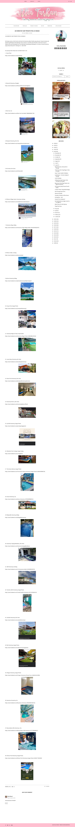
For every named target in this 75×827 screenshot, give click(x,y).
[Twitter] (7, 825)
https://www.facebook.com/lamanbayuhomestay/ (15, 361)
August (56, 161)
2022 (55, 151)
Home (25, 1)
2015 (55, 231)
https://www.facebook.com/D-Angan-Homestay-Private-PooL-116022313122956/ (22, 675)
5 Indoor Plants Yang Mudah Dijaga (62, 189)
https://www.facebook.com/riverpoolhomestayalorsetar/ (17, 143)
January (57, 216)
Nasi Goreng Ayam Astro (60, 191)
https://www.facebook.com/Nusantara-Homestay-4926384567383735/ (20, 702)
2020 (55, 221)
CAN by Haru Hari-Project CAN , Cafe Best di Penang (61, 180)
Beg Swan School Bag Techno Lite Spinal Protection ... (62, 184)
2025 (55, 145)
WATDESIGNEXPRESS (66, 824)
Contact (32, 1)
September (57, 159)
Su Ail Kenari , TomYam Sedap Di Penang (62, 175)
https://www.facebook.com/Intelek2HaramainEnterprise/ (17, 201)
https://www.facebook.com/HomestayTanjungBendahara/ (17, 546)
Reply (6, 803)
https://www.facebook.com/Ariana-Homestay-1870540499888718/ (19, 499)
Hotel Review (58, 25)
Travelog (25, 25)
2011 (55, 239)
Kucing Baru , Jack (59, 197)
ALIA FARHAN (57, 824)
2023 (55, 149)
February (57, 214)
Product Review (34, 25)
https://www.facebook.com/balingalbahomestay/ (15, 517)
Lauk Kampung (58, 178)
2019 (55, 223)
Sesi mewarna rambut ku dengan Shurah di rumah (61, 96)
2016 (55, 229)
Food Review (16, 25)
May (56, 208)
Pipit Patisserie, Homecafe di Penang (61, 167)
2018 (55, 225)
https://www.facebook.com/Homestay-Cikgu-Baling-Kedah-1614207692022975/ (22, 227)
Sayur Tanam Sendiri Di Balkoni (61, 173)
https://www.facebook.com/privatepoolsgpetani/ (15, 426)
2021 (55, 219)
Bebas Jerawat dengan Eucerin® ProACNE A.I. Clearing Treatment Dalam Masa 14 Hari (61, 114)
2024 (55, 147)
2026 (55, 143)
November (57, 155)
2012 (55, 237)
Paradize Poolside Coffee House (62, 195)
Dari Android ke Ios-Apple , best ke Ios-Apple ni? (62, 201)
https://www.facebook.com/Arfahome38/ (14, 171)
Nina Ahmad (10, 796)
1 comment (47, 786)
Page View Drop (58, 206)
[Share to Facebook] (10, 786)
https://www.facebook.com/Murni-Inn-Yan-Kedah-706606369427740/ (19, 113)
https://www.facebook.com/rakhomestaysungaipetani (16, 647)
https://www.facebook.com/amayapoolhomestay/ (15, 308)
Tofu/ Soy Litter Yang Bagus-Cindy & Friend (62, 170)
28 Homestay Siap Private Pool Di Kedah (27, 31)
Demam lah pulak (58, 193)
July (56, 163)
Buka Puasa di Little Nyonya (61, 204)
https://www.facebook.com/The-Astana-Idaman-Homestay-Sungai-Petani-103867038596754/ (25, 471)
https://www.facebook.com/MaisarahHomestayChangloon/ (17, 85)
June (56, 165)
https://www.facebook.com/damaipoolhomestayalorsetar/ (17, 381)
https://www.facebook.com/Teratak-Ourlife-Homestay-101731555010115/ (21, 592)
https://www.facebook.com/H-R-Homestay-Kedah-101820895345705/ (20, 569)
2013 (55, 235)
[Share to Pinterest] (12, 786)
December (57, 153)
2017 (55, 227)
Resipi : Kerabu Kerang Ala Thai (61, 135)
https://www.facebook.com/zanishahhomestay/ (15, 620)
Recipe (42, 25)
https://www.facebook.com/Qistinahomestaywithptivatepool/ (18, 280)
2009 (55, 243)
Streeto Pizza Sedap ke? (60, 199)
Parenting (50, 25)
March (56, 212)
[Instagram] (9, 825)
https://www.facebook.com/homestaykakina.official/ (16, 404)
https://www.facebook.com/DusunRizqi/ (13, 55)
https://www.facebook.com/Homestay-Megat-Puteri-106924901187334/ (20, 336)
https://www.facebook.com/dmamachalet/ (14, 255)
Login (39, 1)
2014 (55, 233)
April (56, 210)
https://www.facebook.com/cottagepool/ (14, 453)
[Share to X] (9, 786)
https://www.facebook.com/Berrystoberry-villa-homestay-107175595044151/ (21, 730)
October (57, 157)
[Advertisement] (61, 58)
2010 (55, 241)
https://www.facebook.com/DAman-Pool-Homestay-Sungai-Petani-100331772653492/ (23, 758)
